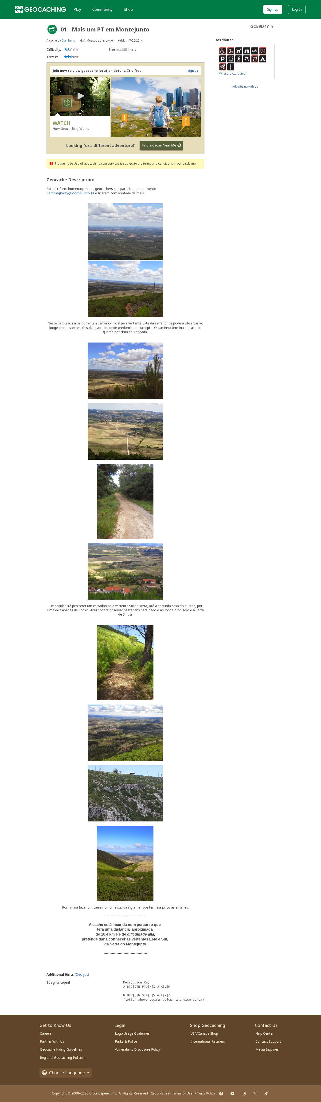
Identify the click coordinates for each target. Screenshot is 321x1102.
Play (77, 9)
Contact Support (268, 1041)
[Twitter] (255, 1093)
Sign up (272, 9)
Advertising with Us (245, 87)
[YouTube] (232, 1093)
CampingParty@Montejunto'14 (70, 193)
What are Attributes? (233, 74)
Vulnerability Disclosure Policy (137, 1049)
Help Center (264, 1033)
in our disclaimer (185, 164)
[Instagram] (244, 1093)
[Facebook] (221, 1093)
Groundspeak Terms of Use (171, 1093)
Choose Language (67, 1072)
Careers (46, 1033)
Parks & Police (126, 1041)
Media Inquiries (267, 1049)
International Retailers (208, 1041)
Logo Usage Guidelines (132, 1033)
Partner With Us (52, 1041)
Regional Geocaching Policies (62, 1057)
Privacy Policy (204, 1093)
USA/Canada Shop (204, 1033)
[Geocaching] (40, 9)
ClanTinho (68, 40)
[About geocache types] (52, 29)
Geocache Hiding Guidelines (61, 1049)
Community (102, 9)
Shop (128, 9)
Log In (297, 9)
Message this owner (100, 40)
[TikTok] (266, 1093)
